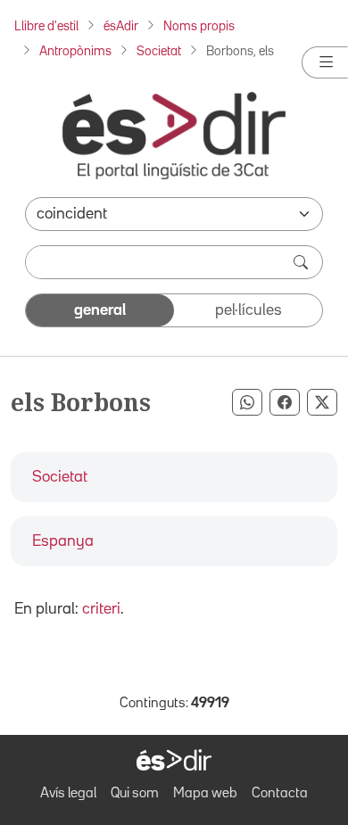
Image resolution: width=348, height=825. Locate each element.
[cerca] (302, 262)
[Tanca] (325, 62)
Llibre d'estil (46, 26)
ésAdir (121, 26)
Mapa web (205, 794)
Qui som (135, 794)
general (100, 310)
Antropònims (75, 51)
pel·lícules (248, 310)
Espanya (63, 541)
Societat (159, 51)
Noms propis (199, 26)
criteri (101, 609)
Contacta (280, 794)
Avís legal (68, 794)
